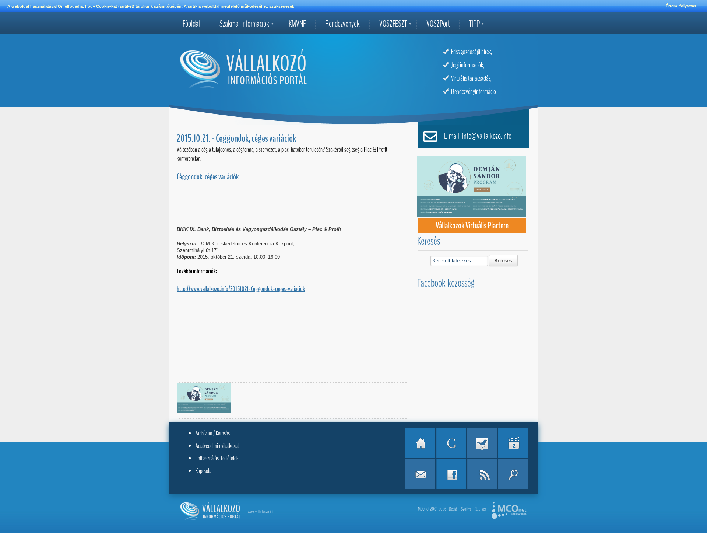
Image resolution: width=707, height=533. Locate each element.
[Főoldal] (420, 443)
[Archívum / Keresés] (513, 474)
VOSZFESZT (393, 23)
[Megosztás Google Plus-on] (451, 443)
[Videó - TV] (513, 443)
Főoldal (191, 23)
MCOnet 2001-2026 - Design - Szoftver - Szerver (452, 508)
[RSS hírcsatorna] (482, 474)
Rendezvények (342, 23)
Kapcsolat (204, 470)
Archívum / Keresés (213, 433)
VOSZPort (438, 23)
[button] (503, 260)
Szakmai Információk (244, 23)
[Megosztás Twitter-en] (482, 443)
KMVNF (297, 23)
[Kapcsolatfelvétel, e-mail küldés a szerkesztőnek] (420, 474)
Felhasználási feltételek (217, 458)
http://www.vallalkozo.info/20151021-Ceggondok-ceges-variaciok (241, 288)
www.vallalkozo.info (261, 511)
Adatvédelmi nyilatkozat (217, 445)
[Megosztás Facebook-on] (451, 474)
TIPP (474, 23)
